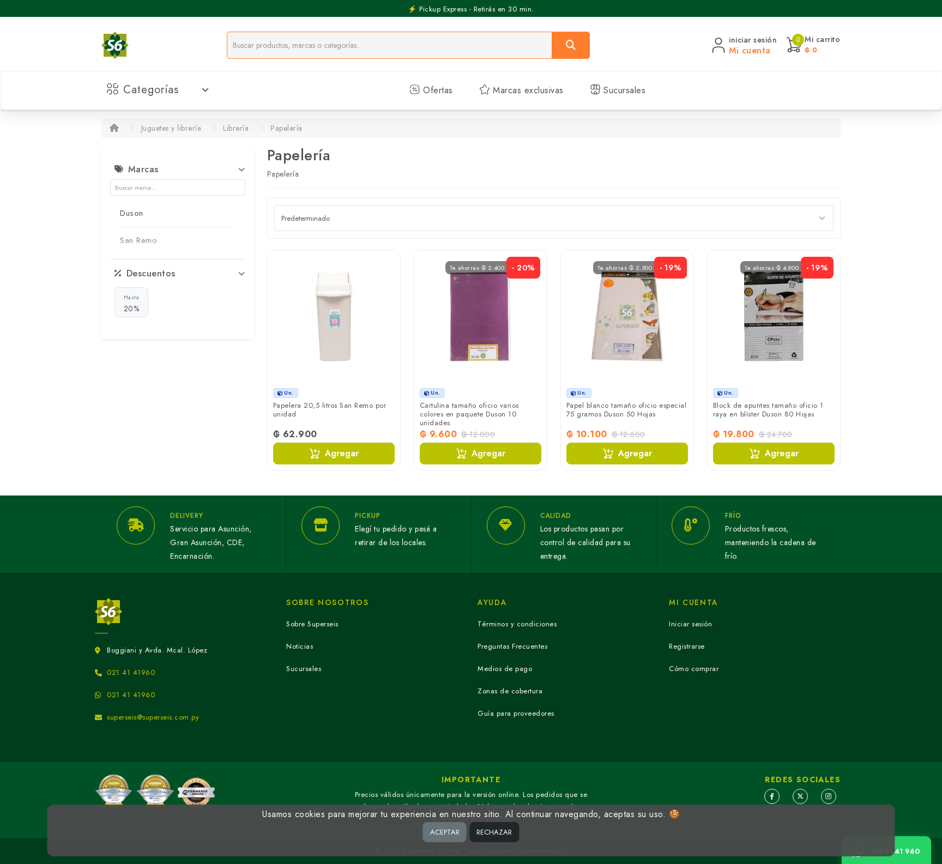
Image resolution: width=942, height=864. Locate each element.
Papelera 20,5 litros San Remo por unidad (330, 409)
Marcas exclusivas (527, 90)
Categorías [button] (151, 90)
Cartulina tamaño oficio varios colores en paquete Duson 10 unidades (469, 413)
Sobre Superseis (312, 624)
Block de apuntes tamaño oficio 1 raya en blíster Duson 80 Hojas (768, 409)
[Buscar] (571, 45)
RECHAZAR (494, 832)
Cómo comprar (693, 668)
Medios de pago (505, 668)
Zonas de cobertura (510, 691)
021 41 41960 (131, 672)
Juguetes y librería (171, 128)
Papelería (286, 128)
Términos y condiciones (517, 624)
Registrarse (687, 646)
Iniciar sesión (690, 624)
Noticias (299, 646)
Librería (236, 128)
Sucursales (623, 90)
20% (132, 303)
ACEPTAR (445, 832)
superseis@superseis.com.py (153, 717)
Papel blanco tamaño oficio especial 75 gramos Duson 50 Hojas (626, 409)
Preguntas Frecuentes (512, 646)
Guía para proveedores (516, 713)
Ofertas (436, 90)
